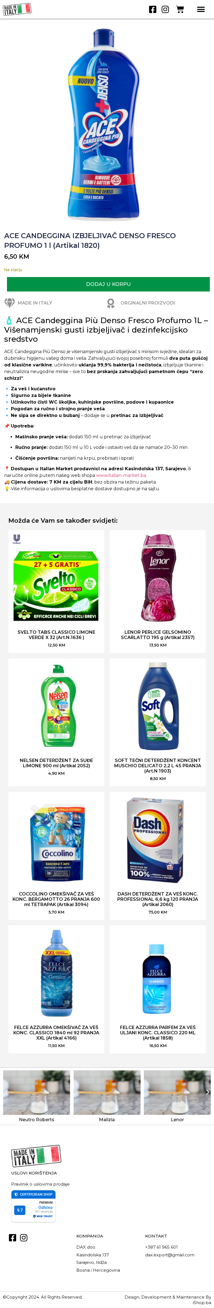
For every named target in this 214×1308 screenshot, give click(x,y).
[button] (200, 9)
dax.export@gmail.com (169, 1254)
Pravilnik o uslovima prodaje (40, 1184)
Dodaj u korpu (108, 284)
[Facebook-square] (153, 9)
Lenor (177, 1119)
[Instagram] (165, 9)
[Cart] (180, 9)
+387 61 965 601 (161, 1247)
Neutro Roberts (36, 1119)
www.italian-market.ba (121, 475)
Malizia (107, 1119)
